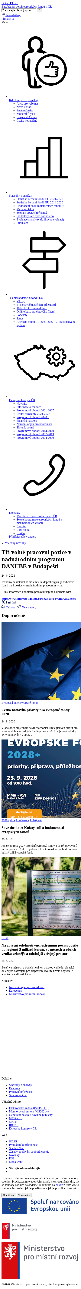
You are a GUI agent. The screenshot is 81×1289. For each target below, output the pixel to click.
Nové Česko (24, 107)
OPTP (14, 1121)
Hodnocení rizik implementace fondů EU (41, 205)
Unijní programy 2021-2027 (33, 413)
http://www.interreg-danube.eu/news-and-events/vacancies (39, 598)
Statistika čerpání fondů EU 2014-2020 (40, 202)
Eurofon (21, 526)
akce (12, 820)
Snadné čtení (16, 1148)
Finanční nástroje (27, 420)
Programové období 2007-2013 (35, 434)
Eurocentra (23, 529)
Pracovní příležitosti (21, 1091)
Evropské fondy (28, 702)
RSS (12, 1158)
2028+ (5, 820)
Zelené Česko (25, 110)
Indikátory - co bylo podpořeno (35, 216)
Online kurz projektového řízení (35, 311)
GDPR (13, 1141)
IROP (5, 938)
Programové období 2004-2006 (35, 437)
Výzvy (21, 301)
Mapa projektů (25, 209)
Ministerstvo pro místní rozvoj (28, 994)
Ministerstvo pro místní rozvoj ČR (37, 516)
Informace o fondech (29, 407)
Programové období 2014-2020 (35, 430)
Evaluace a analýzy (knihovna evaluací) (40, 219)
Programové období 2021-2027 (35, 410)
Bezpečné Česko (27, 117)
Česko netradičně (27, 120)
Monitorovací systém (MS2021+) (30, 1111)
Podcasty (22, 315)
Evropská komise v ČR (24, 1128)
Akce (20, 318)
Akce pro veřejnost (28, 103)
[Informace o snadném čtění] (40, 1075)
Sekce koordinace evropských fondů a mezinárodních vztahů (39, 521)
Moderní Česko (26, 113)
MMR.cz (15, 1118)
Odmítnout (9, 1195)
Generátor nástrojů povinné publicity (32, 1114)
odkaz (59, 1185)
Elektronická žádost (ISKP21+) (29, 1108)
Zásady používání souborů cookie (29, 1151)
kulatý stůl (36, 820)
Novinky (22, 403)
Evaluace (14, 1088)
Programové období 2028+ (33, 417)
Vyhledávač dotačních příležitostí (36, 304)
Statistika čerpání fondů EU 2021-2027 (40, 199)
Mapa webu (16, 1161)
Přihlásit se (8, 18)
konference (22, 820)
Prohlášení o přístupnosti (23, 1144)
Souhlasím (24, 1195)
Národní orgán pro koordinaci (34, 424)
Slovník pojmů (25, 427)
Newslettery (29, 536)
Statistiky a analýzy (20, 1085)
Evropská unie (10, 702)
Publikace (22, 222)
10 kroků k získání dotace (32, 308)
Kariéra (21, 533)
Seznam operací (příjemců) (32, 212)
